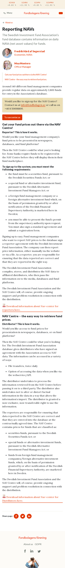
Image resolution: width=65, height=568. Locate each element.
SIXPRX (50, 4)
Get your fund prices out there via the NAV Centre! (26, 74)
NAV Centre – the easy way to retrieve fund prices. (26, 79)
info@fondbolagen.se (33, 104)
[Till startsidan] (36, 13)
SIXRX (24, 4)
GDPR (38, 544)
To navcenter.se (12, 117)
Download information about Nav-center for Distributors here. (30, 499)
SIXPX (37, 4)
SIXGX (12, 4)
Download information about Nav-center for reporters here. (30, 308)
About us (28, 544)
